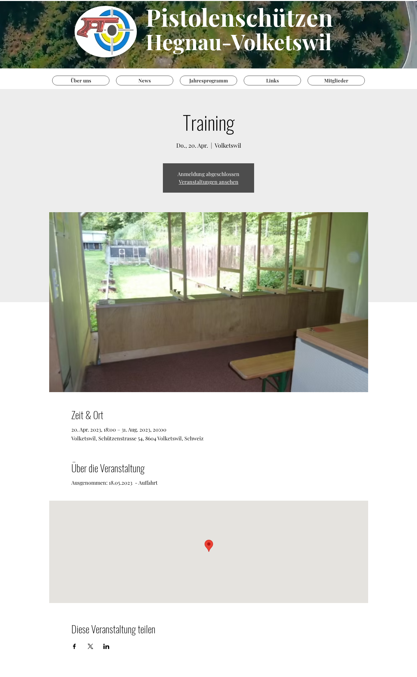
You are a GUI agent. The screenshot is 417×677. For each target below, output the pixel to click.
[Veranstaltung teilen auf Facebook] (74, 646)
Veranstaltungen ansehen (208, 181)
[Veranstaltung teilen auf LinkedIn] (106, 646)
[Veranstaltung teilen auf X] (90, 646)
